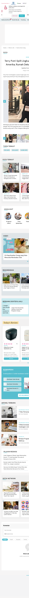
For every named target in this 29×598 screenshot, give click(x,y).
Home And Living (21, 48)
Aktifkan (22, 15)
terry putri (15, 150)
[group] (11, 138)
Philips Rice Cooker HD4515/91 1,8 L (8, 348)
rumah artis (24, 150)
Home (4, 48)
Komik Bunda (15, 20)
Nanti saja (15, 15)
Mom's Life (11, 48)
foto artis (6, 150)
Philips (6, 345)
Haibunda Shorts (6, 20)
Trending (23, 20)
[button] (4, 101)
